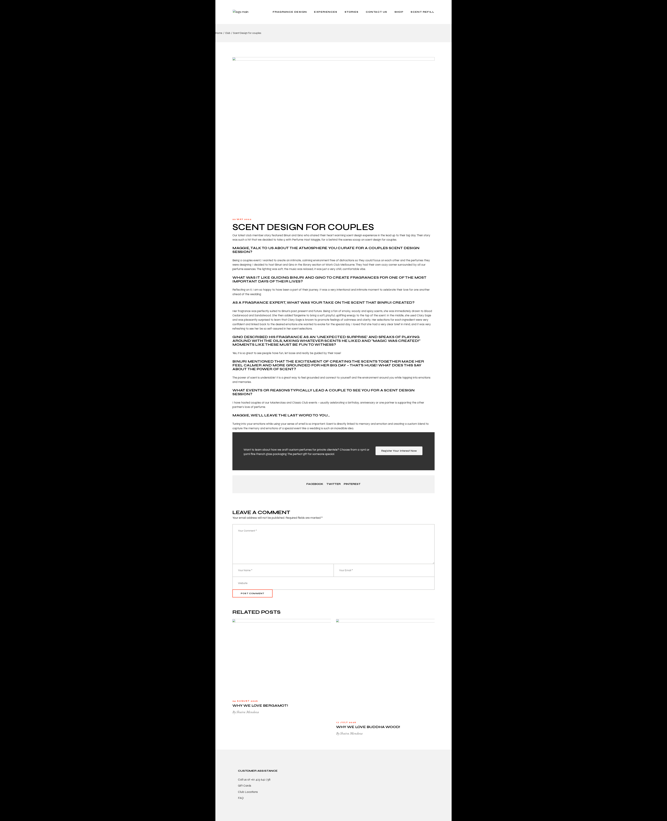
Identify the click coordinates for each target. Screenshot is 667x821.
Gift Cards (244, 785)
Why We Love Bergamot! (260, 705)
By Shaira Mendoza (245, 712)
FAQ (241, 798)
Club (227, 33)
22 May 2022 (242, 219)
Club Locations (248, 792)
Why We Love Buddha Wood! (368, 727)
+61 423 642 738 (260, 779)
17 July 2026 (346, 722)
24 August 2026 (245, 701)
